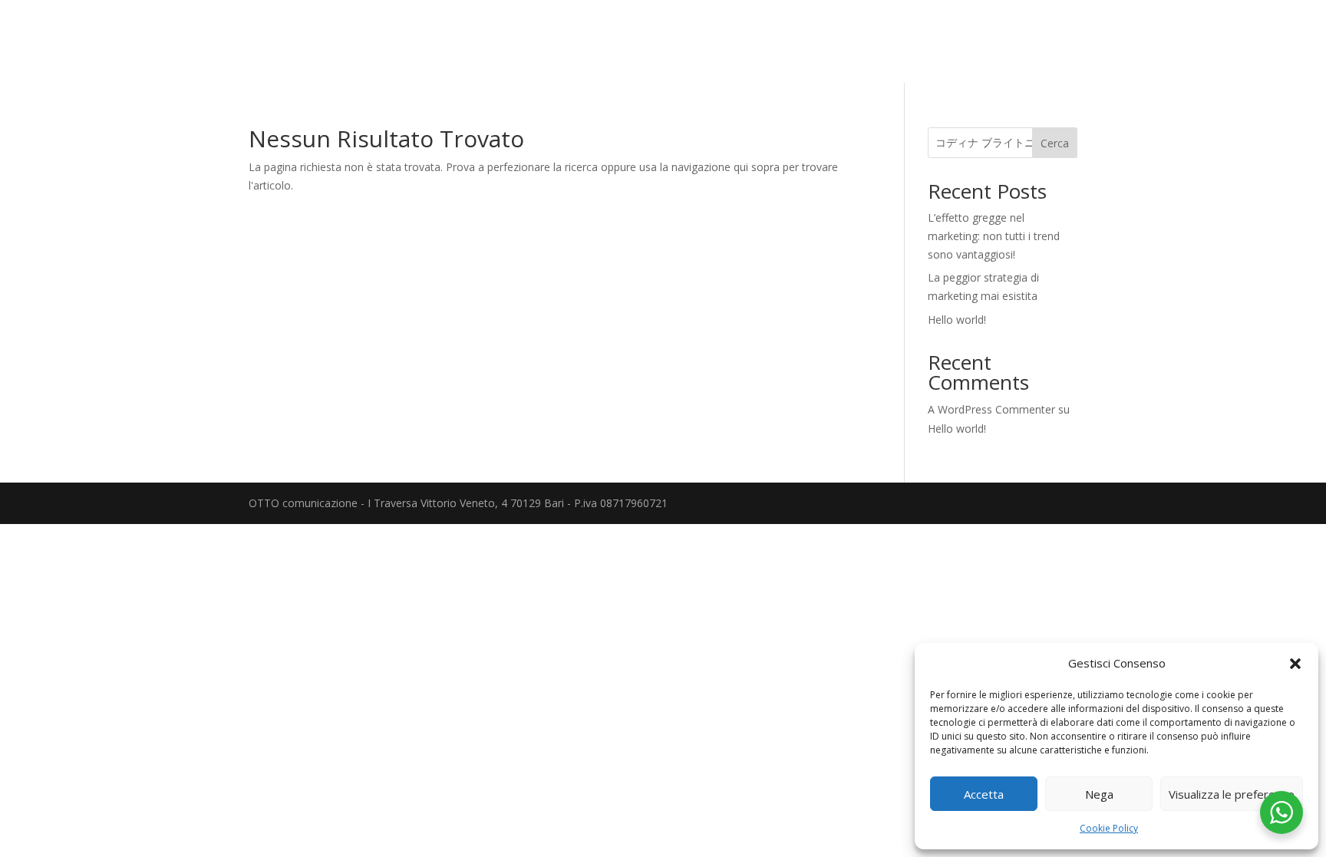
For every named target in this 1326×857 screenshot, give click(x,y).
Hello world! (957, 319)
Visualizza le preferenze (1232, 794)
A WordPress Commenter (991, 409)
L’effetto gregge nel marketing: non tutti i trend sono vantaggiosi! (994, 236)
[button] (1295, 663)
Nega (1099, 794)
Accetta (984, 794)
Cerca (1055, 143)
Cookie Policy (1109, 828)
